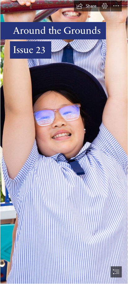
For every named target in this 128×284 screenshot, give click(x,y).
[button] (86, 5)
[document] (64, 142)
